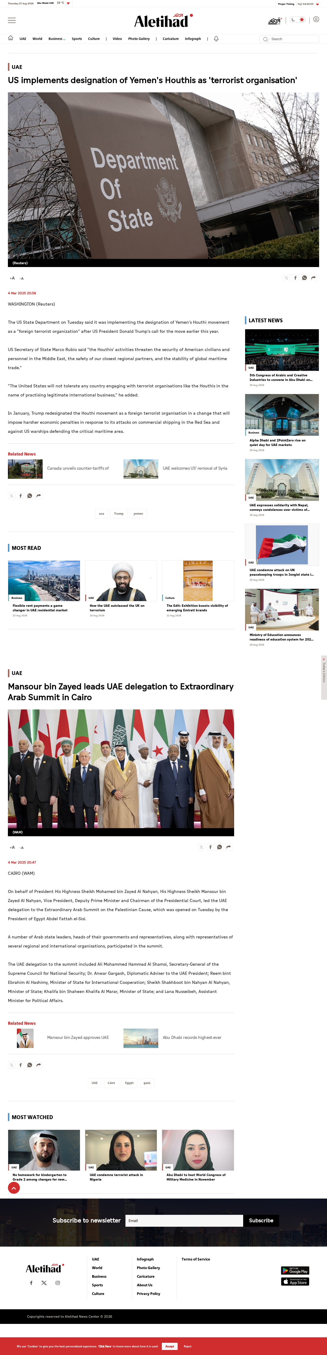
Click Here (105, 1346)
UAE (23, 38)
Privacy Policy (148, 1293)
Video (117, 38)
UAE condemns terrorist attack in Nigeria (116, 1177)
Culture (94, 38)
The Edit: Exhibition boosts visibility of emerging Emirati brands (197, 608)
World (37, 38)
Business (56, 38)
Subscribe (261, 1221)
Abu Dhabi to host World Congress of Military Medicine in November (196, 1177)
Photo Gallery (139, 38)
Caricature (171, 38)
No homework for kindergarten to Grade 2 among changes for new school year (40, 1177)
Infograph (193, 38)
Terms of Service (196, 1259)
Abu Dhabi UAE (50, 3)
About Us (144, 1285)
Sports (77, 38)
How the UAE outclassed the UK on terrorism (117, 608)
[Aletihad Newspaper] (163, 20)
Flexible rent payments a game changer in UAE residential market (40, 608)
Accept (169, 1346)
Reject (188, 1346)
